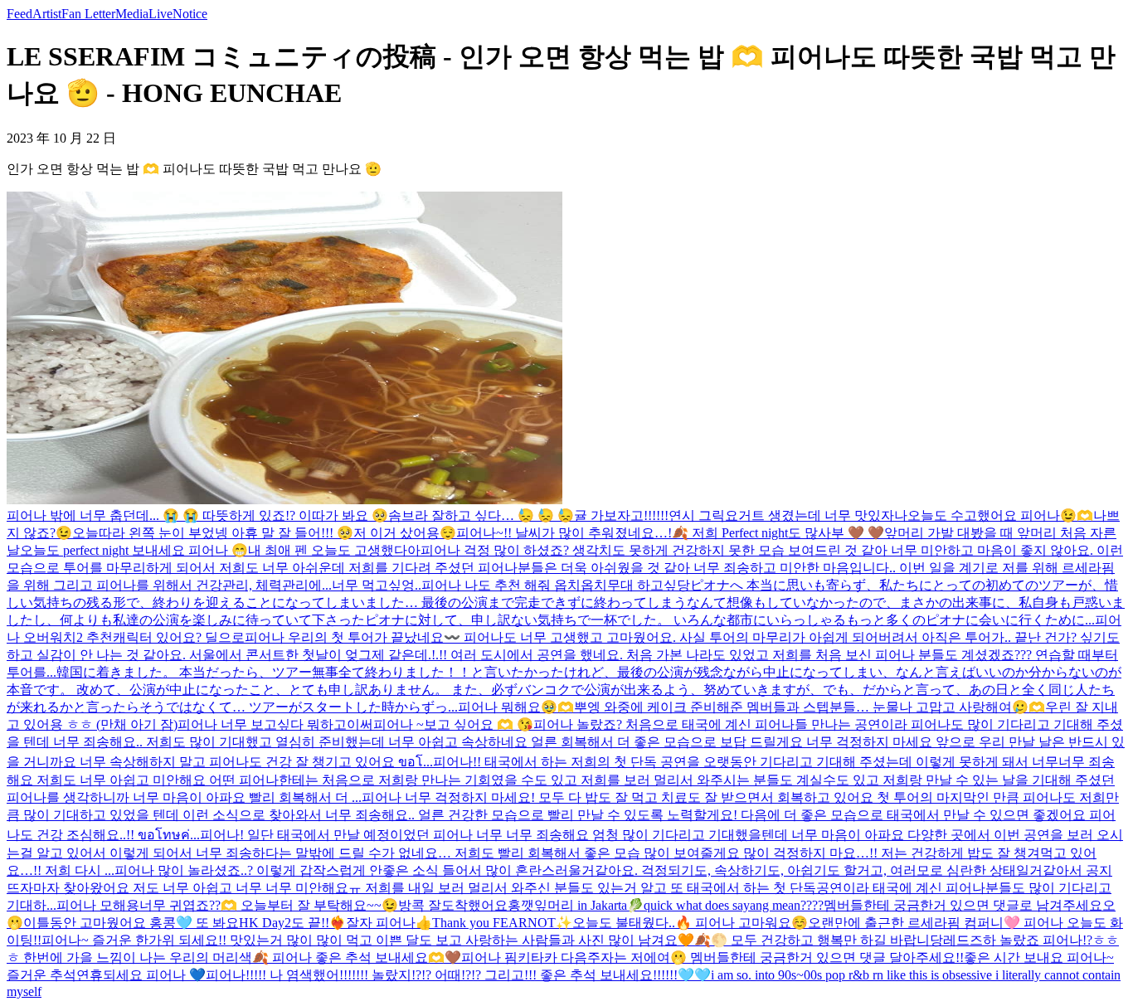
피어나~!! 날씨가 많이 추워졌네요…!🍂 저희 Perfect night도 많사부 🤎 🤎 (670, 533)
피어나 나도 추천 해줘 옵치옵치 (514, 585)
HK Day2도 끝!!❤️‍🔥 (292, 923)
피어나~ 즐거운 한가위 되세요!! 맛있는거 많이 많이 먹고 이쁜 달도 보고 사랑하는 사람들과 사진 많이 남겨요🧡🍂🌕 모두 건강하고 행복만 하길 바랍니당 (492, 940)
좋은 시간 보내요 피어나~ (1039, 957)
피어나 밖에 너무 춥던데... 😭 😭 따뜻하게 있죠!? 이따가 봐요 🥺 (197, 515)
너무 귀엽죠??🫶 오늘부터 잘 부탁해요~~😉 (268, 905)
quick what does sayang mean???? (734, 905)
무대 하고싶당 (648, 585)
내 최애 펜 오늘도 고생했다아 (334, 550)
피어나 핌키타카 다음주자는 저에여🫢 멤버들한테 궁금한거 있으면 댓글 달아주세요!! (712, 957)
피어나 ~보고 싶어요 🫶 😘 (453, 724)
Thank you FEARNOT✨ (502, 923)
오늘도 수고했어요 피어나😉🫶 (1000, 515)
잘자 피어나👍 (389, 923)
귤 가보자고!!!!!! (621, 515)
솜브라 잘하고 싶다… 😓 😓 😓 (481, 515)
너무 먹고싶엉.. (376, 585)
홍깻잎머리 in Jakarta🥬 (576, 905)
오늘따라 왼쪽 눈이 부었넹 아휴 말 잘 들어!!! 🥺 (212, 533)
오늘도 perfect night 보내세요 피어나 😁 (134, 550)
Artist (46, 14)
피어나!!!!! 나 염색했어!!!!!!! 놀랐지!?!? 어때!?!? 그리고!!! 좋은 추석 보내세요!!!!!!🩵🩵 (458, 975)
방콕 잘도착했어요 (453, 905)
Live (160, 14)
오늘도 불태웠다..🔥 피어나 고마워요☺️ (690, 923)
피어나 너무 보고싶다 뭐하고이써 (275, 724)
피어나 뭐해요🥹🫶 (516, 707)
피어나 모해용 (97, 905)
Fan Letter (88, 14)
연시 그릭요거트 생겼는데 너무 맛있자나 (788, 515)
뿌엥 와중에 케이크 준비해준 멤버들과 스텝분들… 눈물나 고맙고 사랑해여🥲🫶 (809, 707)
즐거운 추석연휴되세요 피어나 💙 (106, 975)
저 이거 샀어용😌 (404, 533)
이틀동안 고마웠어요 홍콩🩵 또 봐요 (131, 923)
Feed (19, 14)
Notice (190, 14)
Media (131, 14)
